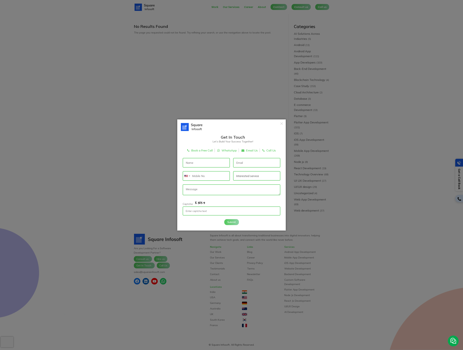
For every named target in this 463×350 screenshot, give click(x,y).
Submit (231, 222)
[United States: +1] (187, 176)
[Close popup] (281, 123)
